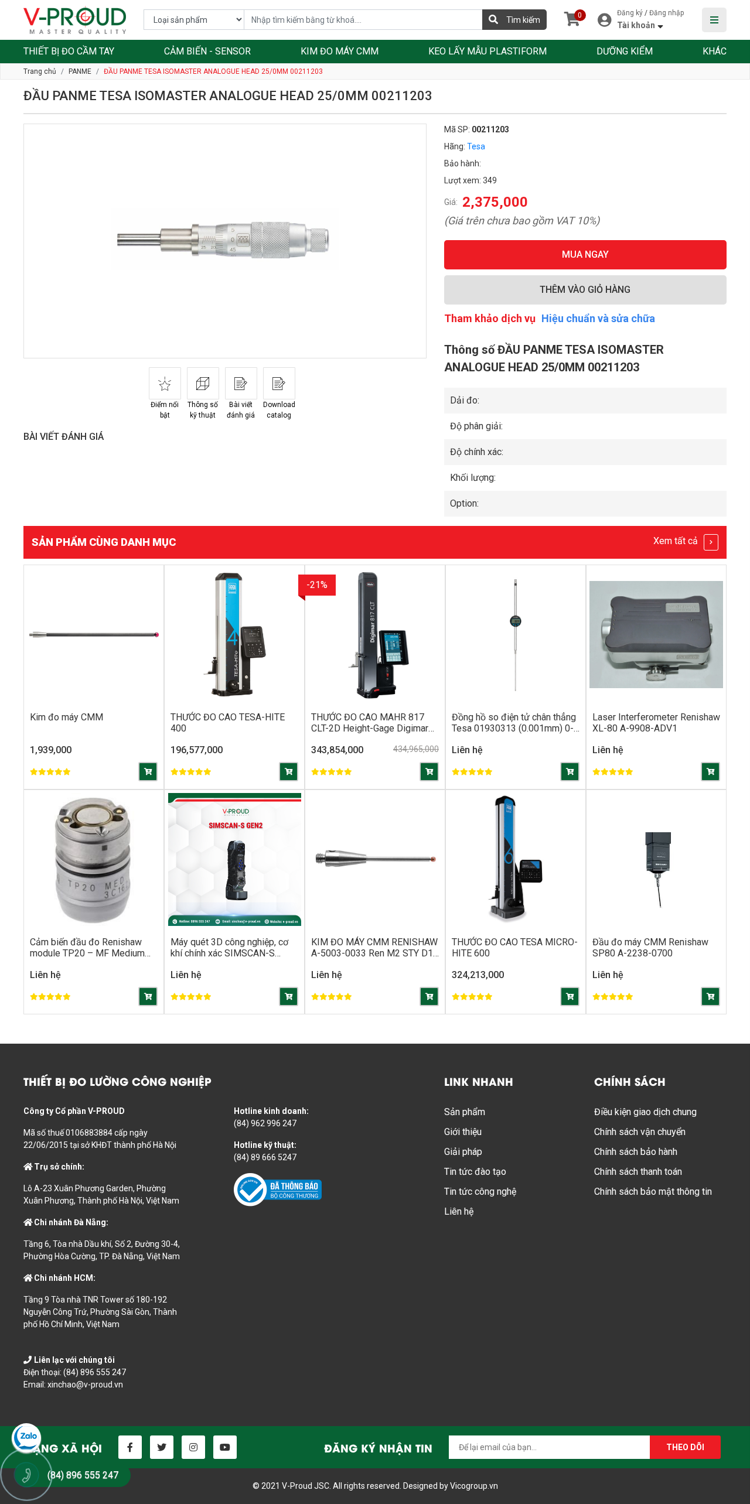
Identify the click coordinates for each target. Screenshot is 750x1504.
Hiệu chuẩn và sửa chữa (598, 318)
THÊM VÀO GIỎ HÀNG (585, 289)
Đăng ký (630, 13)
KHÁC (715, 51)
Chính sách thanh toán (638, 1171)
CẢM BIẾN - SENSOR (207, 51)
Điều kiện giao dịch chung (645, 1111)
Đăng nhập (666, 13)
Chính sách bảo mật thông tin (653, 1191)
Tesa (476, 146)
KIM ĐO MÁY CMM (340, 51)
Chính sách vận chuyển (640, 1131)
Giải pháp (463, 1151)
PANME (80, 71)
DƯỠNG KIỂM (624, 51)
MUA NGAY (585, 254)
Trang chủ (39, 71)
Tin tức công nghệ (480, 1191)
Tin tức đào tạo (475, 1171)
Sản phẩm (464, 1111)
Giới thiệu (463, 1131)
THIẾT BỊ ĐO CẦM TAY (68, 51)
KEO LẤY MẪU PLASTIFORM (487, 51)
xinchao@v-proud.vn (85, 1384)
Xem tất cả (676, 540)
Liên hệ (458, 1211)
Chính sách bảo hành (635, 1151)
